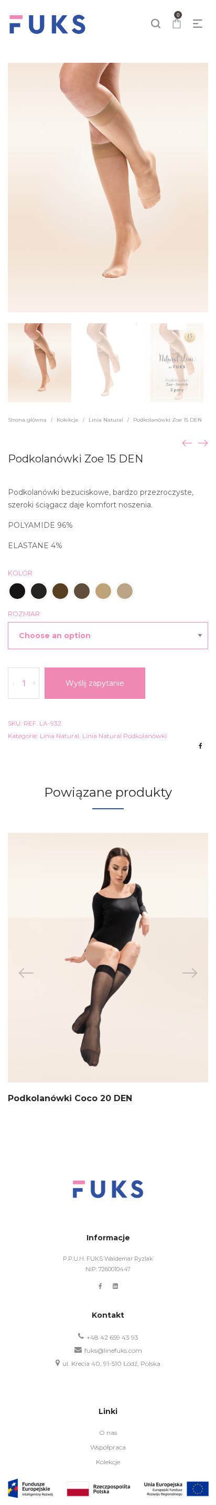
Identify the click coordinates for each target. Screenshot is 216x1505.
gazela (103, 591)
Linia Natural (106, 419)
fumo (39, 591)
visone (60, 591)
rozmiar (24, 614)
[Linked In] (115, 1286)
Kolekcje (68, 419)
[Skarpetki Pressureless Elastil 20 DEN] (187, 442)
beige (82, 591)
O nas (108, 1432)
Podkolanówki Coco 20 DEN (70, 1098)
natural (125, 591)
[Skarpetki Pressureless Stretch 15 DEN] (203, 442)
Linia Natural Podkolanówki (124, 736)
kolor (20, 573)
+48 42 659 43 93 (112, 1337)
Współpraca (108, 1447)
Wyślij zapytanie (95, 683)
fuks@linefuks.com (113, 1350)
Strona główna (27, 419)
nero (17, 591)
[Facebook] (100, 1286)
